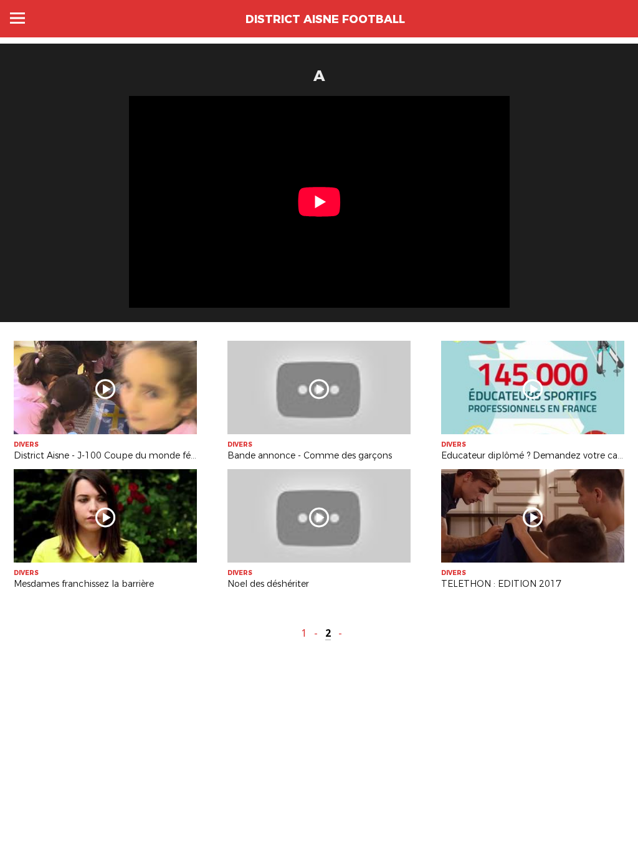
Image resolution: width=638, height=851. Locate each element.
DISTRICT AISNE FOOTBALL (325, 19)
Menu (17, 18)
